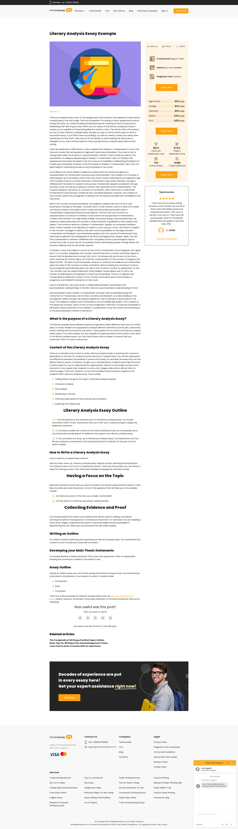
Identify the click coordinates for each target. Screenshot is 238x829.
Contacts (123, 757)
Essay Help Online (127, 797)
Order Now (181, 10)
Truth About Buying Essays (132, 802)
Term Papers (90, 802)
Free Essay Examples (147, 10)
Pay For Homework (93, 777)
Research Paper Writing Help (168, 782)
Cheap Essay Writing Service (63, 787)
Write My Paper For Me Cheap (99, 792)
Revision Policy (161, 762)
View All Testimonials (167, 238)
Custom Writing (161, 777)
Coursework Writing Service (132, 792)
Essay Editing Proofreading (97, 797)
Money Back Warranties (165, 757)
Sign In (164, 10)
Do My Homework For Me (131, 787)
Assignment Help (92, 787)
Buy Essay (89, 782)
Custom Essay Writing (164, 792)
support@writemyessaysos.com (102, 747)
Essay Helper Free (162, 787)
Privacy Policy (160, 742)
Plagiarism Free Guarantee (167, 747)
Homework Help (161, 797)
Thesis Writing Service (60, 777)
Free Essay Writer (58, 792)
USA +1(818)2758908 (70, 2)
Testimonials (95, 10)
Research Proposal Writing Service (59, 804)
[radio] (80, 618)
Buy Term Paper (57, 782)
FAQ (107, 10)
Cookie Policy (160, 766)
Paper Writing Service (129, 777)
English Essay (56, 797)
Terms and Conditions (164, 752)
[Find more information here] (215, 793)
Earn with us (119, 10)
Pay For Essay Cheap (129, 782)
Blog (131, 10)
